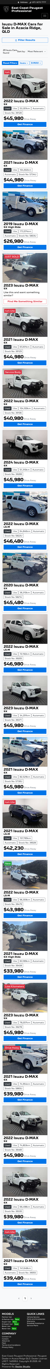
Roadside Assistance (35, 1323)
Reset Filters (10, 63)
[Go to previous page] (19, 1298)
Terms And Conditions (11, 1345)
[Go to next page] (31, 1298)
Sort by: (21, 51)
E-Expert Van (7, 1324)
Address (24, 2)
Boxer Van (6, 1326)
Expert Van (6, 1322)
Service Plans (32, 1325)
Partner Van (7, 1317)
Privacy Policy (7, 1347)
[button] (45, 15)
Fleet (4, 1343)
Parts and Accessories (36, 1319)
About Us (6, 1341)
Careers (5, 1339)
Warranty (31, 1321)
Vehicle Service (33, 1317)
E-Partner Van (8, 1319)
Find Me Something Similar (25, 301)
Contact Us (6, 1337)
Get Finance (25, 124)
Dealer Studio (22, 1366)
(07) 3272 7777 (39, 2)
